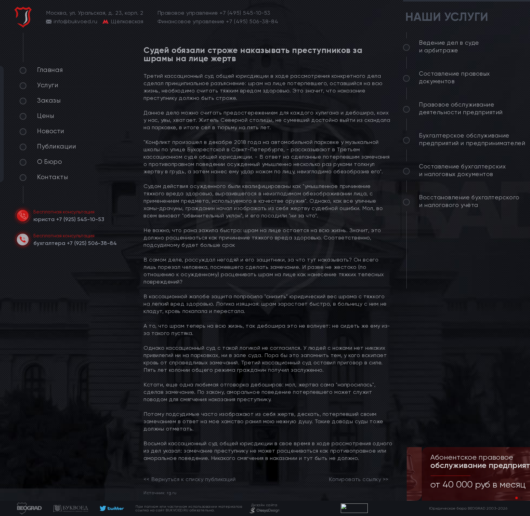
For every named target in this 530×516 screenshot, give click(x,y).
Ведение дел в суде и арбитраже (449, 47)
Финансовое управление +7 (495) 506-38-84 (217, 21)
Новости (50, 131)
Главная (50, 70)
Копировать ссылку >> (359, 479)
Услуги (47, 85)
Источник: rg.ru (160, 492)
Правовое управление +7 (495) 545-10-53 (214, 13)
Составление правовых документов (454, 77)
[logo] (23, 17)
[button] (516, 498)
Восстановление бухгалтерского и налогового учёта (469, 201)
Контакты (52, 177)
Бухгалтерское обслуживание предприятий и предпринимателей (472, 139)
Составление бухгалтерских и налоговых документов (462, 170)
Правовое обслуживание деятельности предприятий (461, 108)
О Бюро (49, 161)
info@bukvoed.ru (75, 21)
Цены (45, 116)
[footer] (112, 508)
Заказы (49, 100)
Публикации (56, 146)
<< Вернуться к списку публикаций (190, 479)
